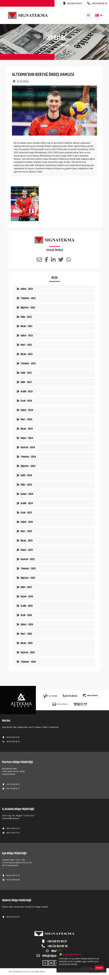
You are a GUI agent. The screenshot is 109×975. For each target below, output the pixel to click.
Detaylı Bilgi (87, 967)
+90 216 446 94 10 (13, 784)
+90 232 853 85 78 (13, 741)
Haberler (64, 45)
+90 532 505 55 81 (13, 737)
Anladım (99, 967)
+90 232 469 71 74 (13, 875)
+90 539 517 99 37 (57, 941)
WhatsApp (57, 951)
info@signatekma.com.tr (57, 955)
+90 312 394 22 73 (13, 828)
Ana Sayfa (46, 45)
